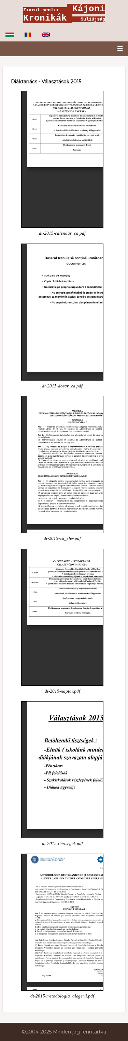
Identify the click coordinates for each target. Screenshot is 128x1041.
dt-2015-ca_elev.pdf (62, 538)
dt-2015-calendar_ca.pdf (62, 233)
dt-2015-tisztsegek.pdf (62, 843)
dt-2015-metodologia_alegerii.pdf (62, 996)
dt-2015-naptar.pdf (62, 691)
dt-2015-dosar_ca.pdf (62, 386)
